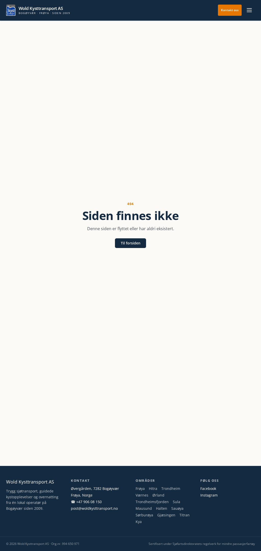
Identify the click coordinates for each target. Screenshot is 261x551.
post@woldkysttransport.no (94, 508)
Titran (184, 515)
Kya (139, 521)
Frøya (140, 488)
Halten (161, 508)
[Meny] (249, 10)
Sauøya (177, 508)
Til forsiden (130, 243)
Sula (176, 501)
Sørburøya (144, 515)
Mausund (144, 508)
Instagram (209, 495)
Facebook (208, 488)
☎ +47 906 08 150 (86, 501)
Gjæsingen (166, 515)
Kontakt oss (230, 10)
